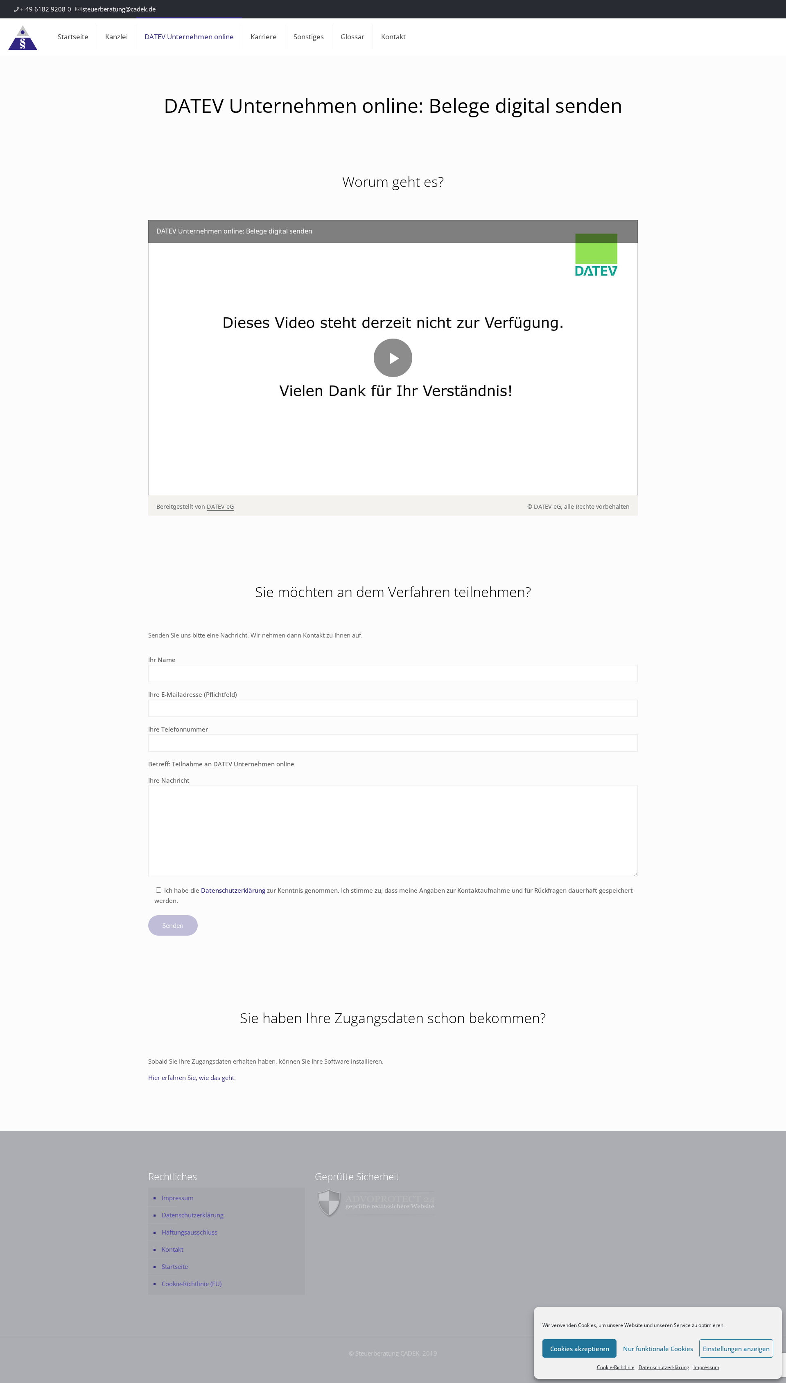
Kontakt (172, 1249)
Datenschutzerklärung (664, 1367)
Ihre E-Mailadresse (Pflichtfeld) (192, 694)
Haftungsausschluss (189, 1232)
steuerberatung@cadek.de (119, 9)
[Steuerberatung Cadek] (22, 36)
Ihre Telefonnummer (178, 729)
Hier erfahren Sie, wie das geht (191, 1077)
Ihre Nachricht (169, 780)
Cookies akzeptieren (579, 1349)
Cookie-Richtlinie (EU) (191, 1284)
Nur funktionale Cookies (658, 1349)
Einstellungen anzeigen (736, 1349)
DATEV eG (220, 506)
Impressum (706, 1367)
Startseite (175, 1266)
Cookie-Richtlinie (616, 1367)
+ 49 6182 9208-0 (45, 9)
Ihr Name (162, 660)
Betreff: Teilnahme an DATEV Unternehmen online (221, 764)
